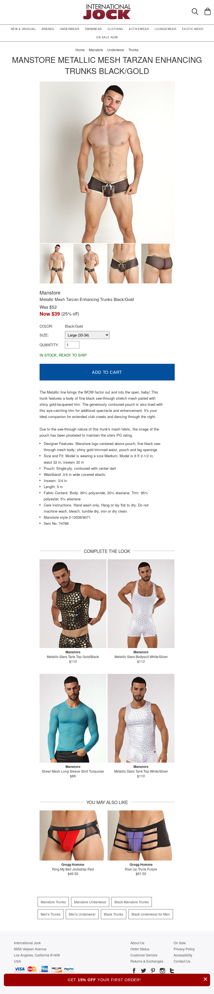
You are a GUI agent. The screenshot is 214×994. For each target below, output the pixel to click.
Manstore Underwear (90, 901)
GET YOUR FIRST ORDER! (138, 979)
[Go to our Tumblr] (171, 971)
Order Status (139, 948)
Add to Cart (107, 372)
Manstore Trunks (53, 901)
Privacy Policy (184, 948)
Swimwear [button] (93, 29)
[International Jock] (107, 5)
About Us (137, 942)
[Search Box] (195, 11)
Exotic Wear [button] (192, 29)
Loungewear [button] (165, 29)
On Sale (180, 942)
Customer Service (143, 955)
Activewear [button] (139, 29)
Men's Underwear (82, 914)
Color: (46, 326)
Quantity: (49, 344)
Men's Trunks (50, 914)
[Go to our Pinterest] (152, 971)
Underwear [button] (69, 29)
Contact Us (182, 961)
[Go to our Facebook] (134, 971)
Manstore (50, 292)
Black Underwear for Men (151, 914)
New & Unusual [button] (23, 29)
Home (80, 49)
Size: (44, 335)
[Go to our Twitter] (143, 971)
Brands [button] (48, 29)
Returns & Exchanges (146, 961)
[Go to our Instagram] (162, 971)
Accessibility (183, 955)
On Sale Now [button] (107, 37)
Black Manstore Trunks (132, 901)
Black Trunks (113, 914)
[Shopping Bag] (207, 11)
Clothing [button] (115, 29)
